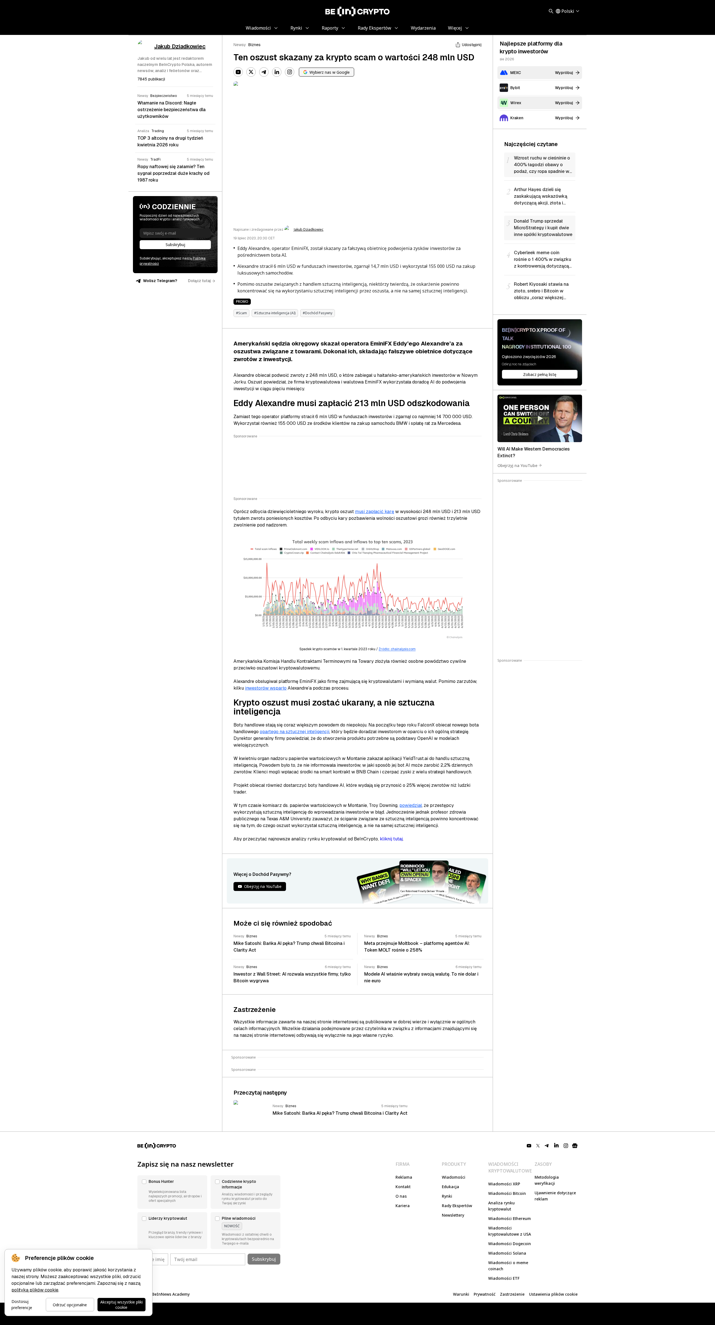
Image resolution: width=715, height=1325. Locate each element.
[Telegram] (264, 72)
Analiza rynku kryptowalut (501, 1206)
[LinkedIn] (277, 72)
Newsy (239, 44)
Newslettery (453, 1215)
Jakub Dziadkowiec (308, 229)
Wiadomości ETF (503, 1278)
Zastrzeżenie (512, 1294)
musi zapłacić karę (374, 511)
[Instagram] (289, 72)
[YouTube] (238, 72)
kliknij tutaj (391, 839)
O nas (401, 1196)
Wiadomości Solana (507, 1253)
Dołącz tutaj (199, 280)
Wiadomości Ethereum (509, 1218)
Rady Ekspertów (457, 1205)
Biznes (254, 44)
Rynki (447, 1196)
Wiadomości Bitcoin (507, 1193)
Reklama (403, 1177)
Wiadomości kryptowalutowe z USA (509, 1231)
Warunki (461, 1294)
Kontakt (403, 1186)
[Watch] (539, 418)
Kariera (402, 1205)
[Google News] (575, 1145)
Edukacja (450, 1186)
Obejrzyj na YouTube (517, 465)
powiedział (410, 805)
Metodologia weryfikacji (547, 1180)
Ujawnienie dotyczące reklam (555, 1196)
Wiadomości (453, 1177)
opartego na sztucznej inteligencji (294, 732)
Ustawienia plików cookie (553, 1294)
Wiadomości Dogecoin (509, 1243)
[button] (172, 1192)
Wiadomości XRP (504, 1183)
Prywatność (484, 1294)
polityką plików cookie (34, 1290)
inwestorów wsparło (266, 688)
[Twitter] (251, 72)
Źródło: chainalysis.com (397, 649)
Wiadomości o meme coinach (508, 1265)
